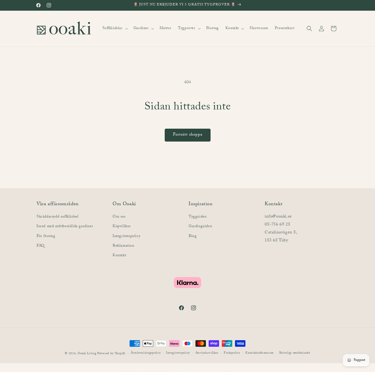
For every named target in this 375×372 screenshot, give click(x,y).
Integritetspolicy (126, 236)
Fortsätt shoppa (187, 135)
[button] (114, 28)
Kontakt (119, 255)
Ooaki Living (87, 353)
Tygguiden (197, 217)
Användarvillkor (207, 353)
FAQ (40, 246)
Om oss (119, 217)
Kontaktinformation (259, 353)
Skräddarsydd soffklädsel (58, 217)
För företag (46, 236)
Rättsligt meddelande (294, 353)
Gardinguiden (200, 226)
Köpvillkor (122, 226)
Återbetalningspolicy (146, 353)
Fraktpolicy (232, 353)
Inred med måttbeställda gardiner (65, 226)
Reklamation (123, 246)
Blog (193, 236)
